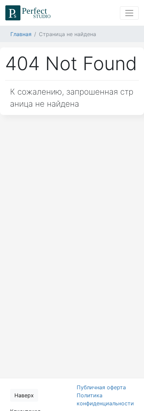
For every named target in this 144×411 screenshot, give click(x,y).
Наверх (24, 395)
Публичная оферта (101, 387)
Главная (20, 34)
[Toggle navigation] (129, 13)
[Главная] (29, 13)
